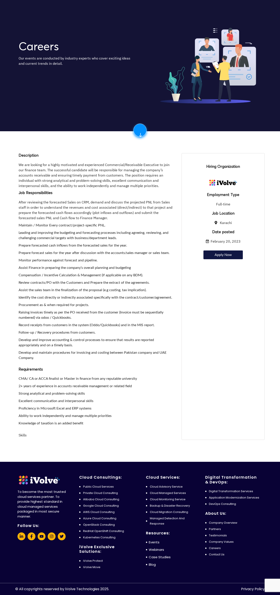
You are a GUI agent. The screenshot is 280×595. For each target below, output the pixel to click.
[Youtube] (42, 536)
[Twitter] (62, 536)
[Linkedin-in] (21, 536)
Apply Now (223, 255)
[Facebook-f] (31, 536)
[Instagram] (52, 536)
